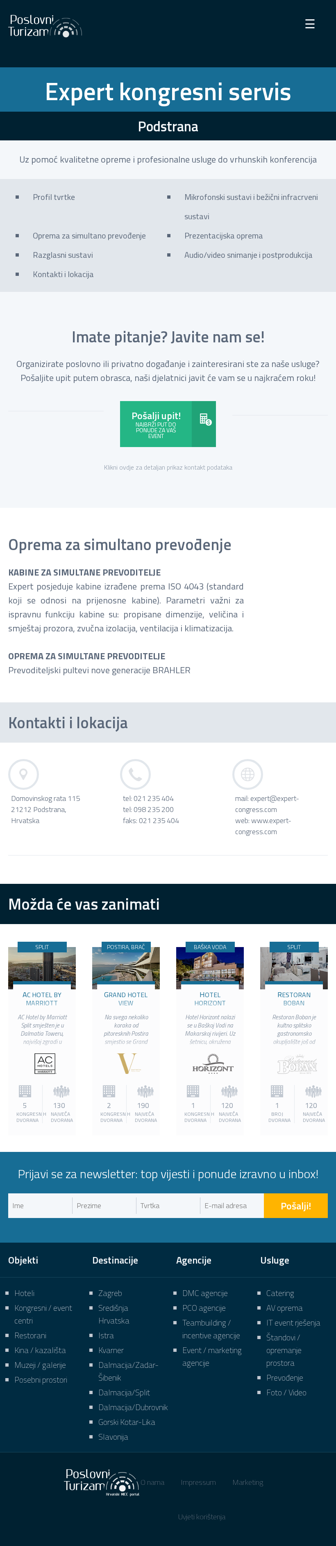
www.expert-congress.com (263, 826)
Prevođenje (284, 1377)
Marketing (247, 1482)
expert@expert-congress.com (267, 804)
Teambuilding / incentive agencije (211, 1329)
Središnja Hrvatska (113, 1314)
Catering (280, 1293)
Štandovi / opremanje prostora (284, 1350)
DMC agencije (205, 1293)
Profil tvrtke (54, 196)
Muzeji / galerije (40, 1364)
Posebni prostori (40, 1379)
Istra (106, 1335)
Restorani (30, 1335)
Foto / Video (286, 1392)
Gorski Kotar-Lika (126, 1421)
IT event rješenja (293, 1322)
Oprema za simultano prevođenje (89, 235)
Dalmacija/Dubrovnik (133, 1407)
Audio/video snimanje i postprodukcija (248, 254)
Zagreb (110, 1293)
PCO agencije (204, 1307)
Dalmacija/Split (124, 1392)
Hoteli (24, 1293)
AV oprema (284, 1307)
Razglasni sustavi (63, 254)
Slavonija (113, 1436)
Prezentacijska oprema (223, 235)
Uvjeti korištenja (201, 1516)
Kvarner (111, 1350)
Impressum (198, 1482)
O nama (152, 1482)
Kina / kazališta (40, 1350)
